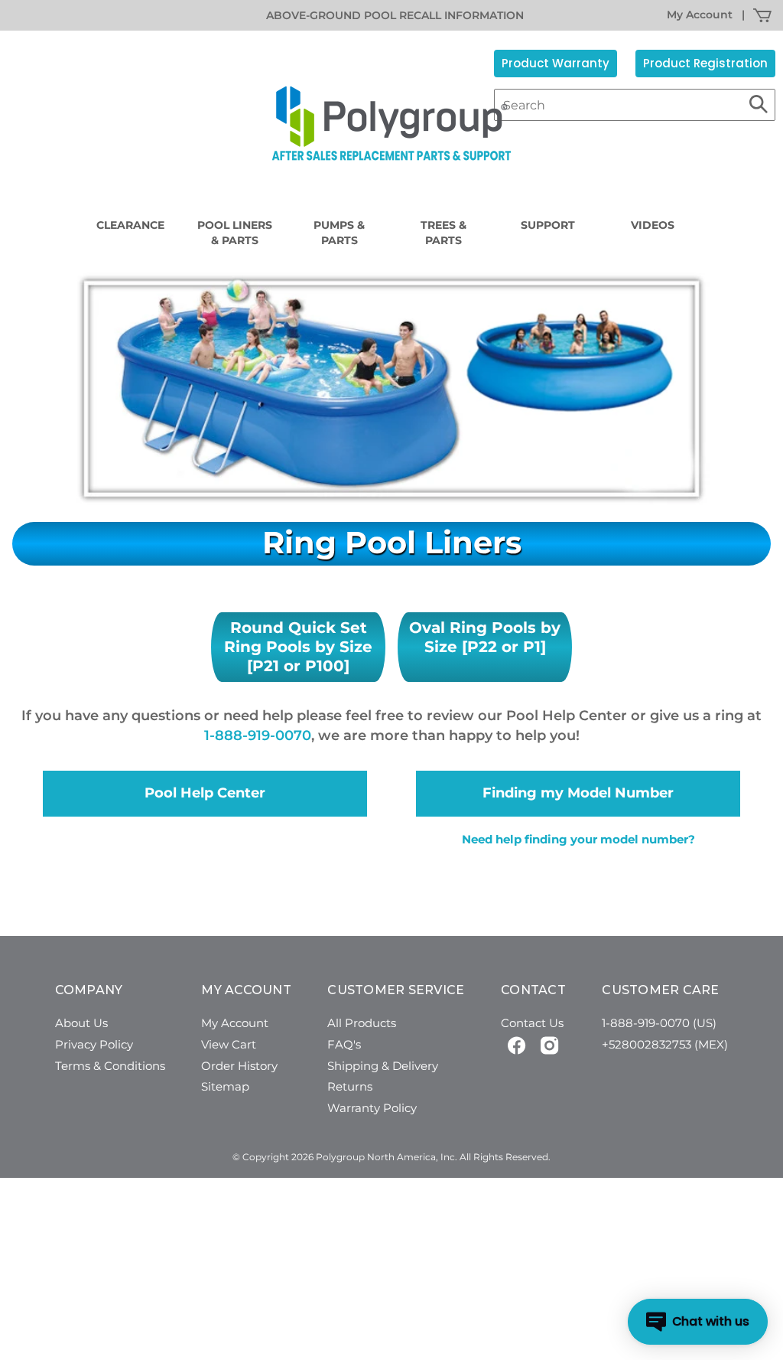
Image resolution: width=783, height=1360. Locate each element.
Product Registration (705, 63)
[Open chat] (698, 1322)
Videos (652, 225)
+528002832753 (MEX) (665, 1044)
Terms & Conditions (110, 1065)
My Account (700, 14)
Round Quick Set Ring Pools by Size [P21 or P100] (298, 646)
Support (548, 225)
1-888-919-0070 (257, 735)
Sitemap (225, 1086)
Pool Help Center (205, 792)
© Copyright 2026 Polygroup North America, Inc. (344, 1157)
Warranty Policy (372, 1108)
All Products (361, 1023)
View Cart (228, 1044)
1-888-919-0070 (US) (659, 1023)
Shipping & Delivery (382, 1065)
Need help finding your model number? (578, 839)
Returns (349, 1086)
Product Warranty (555, 63)
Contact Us (532, 1023)
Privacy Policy (94, 1044)
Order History (239, 1065)
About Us (81, 1023)
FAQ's (344, 1044)
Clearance (130, 225)
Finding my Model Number (578, 792)
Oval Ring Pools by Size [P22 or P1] (484, 637)
